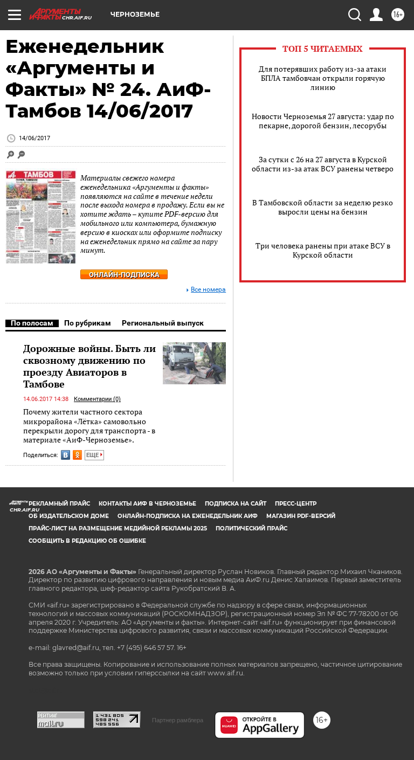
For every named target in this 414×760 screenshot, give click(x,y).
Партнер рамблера (177, 720)
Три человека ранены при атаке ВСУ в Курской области (323, 250)
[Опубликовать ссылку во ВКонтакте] (65, 455)
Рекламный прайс (59, 503)
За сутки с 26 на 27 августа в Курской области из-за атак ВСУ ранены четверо (323, 164)
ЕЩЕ (93, 455)
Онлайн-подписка (124, 275)
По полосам (32, 323)
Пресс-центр (295, 503)
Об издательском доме (69, 516)
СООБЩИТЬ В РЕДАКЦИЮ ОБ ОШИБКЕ (87, 540)
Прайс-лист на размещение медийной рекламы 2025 (118, 528)
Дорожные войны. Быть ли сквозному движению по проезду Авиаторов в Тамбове (89, 366)
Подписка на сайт (235, 503)
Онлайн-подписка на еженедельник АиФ (188, 516)
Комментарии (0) (97, 399)
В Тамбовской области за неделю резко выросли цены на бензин (322, 207)
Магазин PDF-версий (300, 516)
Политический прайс (251, 528)
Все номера (208, 289)
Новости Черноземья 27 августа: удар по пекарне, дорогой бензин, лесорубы (323, 121)
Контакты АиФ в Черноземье (147, 503)
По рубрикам (87, 323)
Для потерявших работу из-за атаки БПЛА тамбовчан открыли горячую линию (323, 78)
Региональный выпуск (163, 323)
